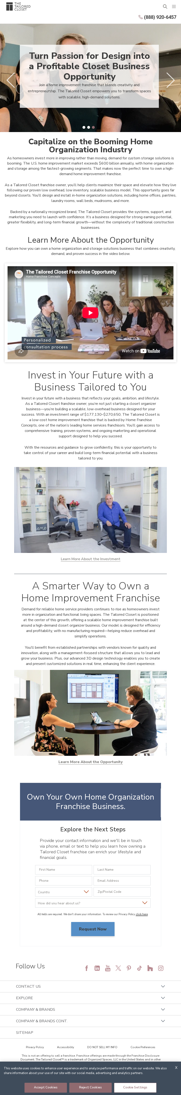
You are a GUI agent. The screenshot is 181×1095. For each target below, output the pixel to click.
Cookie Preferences (143, 1047)
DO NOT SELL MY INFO (102, 1047)
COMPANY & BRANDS (35, 1009)
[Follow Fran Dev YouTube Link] (107, 968)
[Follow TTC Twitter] (118, 968)
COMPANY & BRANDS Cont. (41, 1021)
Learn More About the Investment (90, 559)
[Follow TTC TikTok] (139, 968)
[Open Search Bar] (165, 6)
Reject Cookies (90, 1087)
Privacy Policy (35, 1047)
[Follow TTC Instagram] (160, 968)
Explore (24, 998)
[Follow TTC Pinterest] (129, 968)
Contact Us (28, 986)
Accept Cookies (46, 1087)
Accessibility (65, 1047)
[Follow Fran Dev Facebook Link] (86, 968)
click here (142, 914)
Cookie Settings (135, 1087)
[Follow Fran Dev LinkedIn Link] (97, 968)
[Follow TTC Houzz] (150, 968)
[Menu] (174, 6)
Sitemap (24, 1032)
